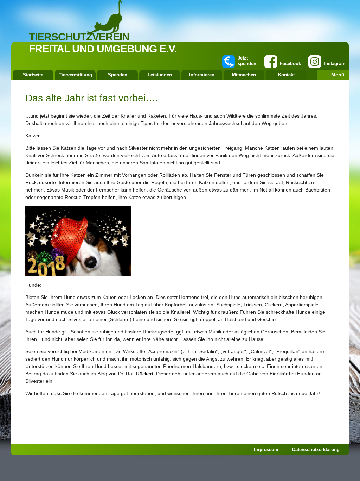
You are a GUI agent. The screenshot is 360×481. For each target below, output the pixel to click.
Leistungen (160, 74)
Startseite (33, 74)
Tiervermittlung (75, 74)
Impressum (266, 449)
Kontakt (286, 74)
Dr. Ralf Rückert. (136, 373)
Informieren (201, 74)
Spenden (117, 74)
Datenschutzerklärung (316, 449)
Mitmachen (244, 74)
